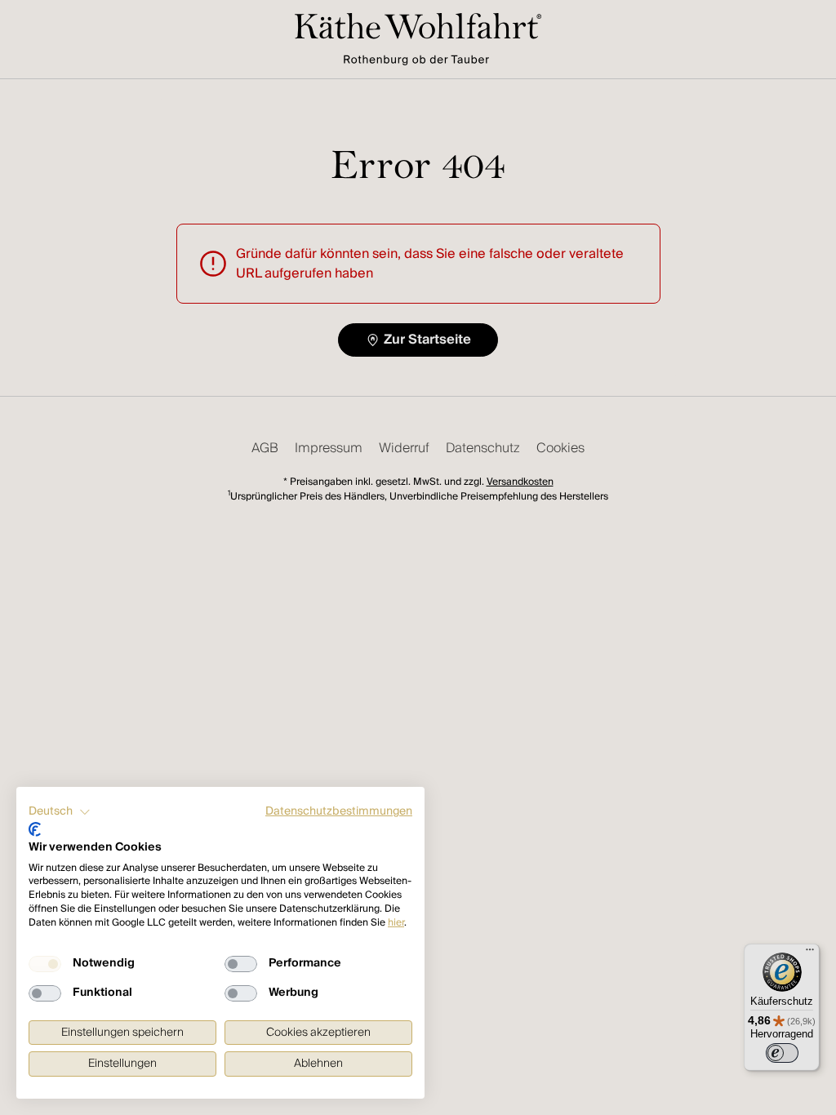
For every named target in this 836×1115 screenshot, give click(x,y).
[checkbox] (45, 964)
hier (396, 922)
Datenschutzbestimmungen (338, 811)
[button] (60, 812)
